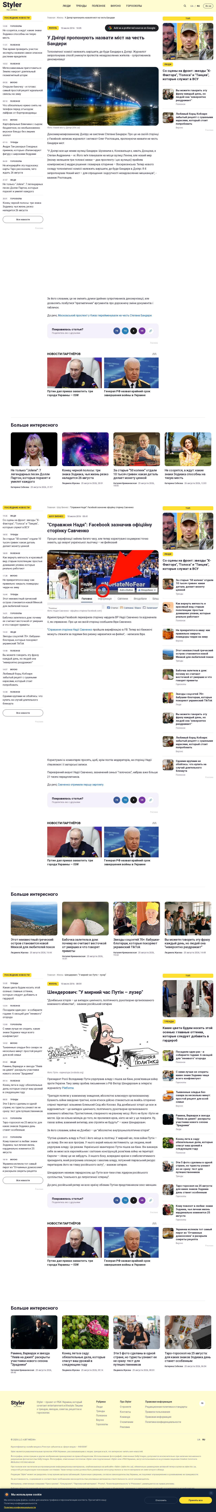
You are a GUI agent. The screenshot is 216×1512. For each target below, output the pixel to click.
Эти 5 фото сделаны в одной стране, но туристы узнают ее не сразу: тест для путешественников (23, 1107)
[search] (185, 6)
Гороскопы (134, 5)
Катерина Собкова (20, 487)
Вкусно (116, 5)
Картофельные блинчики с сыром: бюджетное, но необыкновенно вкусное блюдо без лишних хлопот (23, 130)
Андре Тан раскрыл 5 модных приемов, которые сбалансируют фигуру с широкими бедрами (22, 150)
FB (117, 331)
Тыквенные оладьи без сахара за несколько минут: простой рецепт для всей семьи (22, 1051)
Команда (125, 1417)
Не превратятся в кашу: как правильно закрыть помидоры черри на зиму (20, 583)
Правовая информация (158, 1417)
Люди (67, 5)
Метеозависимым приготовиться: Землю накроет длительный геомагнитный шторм (22, 71)
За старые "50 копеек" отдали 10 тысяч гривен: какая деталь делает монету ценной (135, 474)
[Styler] (12, 6)
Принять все (196, 1500)
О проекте (125, 1406)
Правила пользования (157, 1411)
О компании (126, 1422)
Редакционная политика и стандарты (166, 1406)
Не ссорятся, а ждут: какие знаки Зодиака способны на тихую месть (22, 34)
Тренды (81, 5)
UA (191, 6)
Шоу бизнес (62, 507)
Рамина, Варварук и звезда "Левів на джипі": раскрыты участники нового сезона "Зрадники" (22, 1070)
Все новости (23, 219)
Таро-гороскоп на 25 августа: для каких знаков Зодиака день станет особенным (22, 1126)
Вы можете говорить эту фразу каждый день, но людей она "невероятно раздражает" (191, 95)
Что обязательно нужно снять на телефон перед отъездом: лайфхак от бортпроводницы (22, 109)
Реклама (125, 1427)
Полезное (98, 5)
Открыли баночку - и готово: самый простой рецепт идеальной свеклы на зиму (23, 90)
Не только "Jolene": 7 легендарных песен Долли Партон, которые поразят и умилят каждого (23, 188)
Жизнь (60, 18)
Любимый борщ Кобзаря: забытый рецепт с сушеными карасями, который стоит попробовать (194, 118)
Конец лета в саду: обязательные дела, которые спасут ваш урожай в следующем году (23, 1088)
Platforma (68, 1088)
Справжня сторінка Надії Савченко (70, 629)
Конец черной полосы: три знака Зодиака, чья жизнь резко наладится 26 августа (22, 206)
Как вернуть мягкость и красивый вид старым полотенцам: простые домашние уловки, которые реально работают (22, 563)
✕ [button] (211, 1493)
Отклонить (161, 1500)
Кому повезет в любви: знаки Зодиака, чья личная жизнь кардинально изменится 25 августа (20, 1147)
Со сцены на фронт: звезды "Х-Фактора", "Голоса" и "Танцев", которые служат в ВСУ (187, 75)
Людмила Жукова (71, 483)
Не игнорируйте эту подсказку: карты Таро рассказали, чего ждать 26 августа (20, 169)
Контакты (125, 1411)
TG (125, 331)
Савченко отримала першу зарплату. (81, 784)
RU (198, 6)
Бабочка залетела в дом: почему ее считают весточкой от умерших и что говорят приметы (23, 621)
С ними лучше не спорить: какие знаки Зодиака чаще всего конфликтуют (21, 1032)
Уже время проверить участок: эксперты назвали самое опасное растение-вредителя (22, 53)
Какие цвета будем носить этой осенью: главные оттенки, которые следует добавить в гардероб (21, 993)
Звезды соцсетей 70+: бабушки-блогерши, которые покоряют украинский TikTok (21, 640)
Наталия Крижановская (125, 483)
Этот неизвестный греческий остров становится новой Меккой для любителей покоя (22, 602)
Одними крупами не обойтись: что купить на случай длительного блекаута (23, 700)
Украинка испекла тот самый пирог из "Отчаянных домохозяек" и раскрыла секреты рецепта (23, 1167)
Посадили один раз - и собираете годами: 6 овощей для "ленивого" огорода (22, 1013)
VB (142, 331)
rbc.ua (208, 6)
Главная (51, 18)
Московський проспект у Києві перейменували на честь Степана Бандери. (105, 315)
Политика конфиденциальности (163, 1422)
